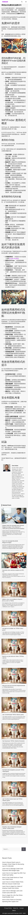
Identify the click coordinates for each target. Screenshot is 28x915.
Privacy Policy (8, 908)
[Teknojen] (5, 2)
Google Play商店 (14, 258)
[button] (22, 2)
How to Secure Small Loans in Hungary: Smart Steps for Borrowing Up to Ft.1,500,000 (13, 864)
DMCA (14, 910)
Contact (22, 908)
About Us (15, 908)
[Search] (24, 849)
